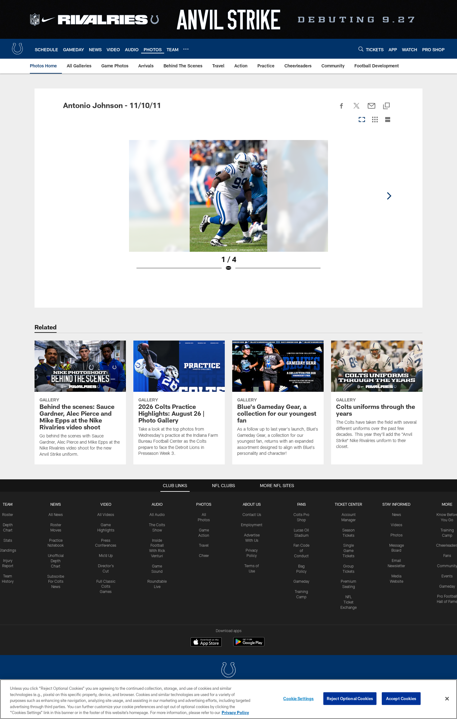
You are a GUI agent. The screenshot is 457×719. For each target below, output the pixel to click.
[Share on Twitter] (357, 109)
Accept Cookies (401, 698)
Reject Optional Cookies (350, 698)
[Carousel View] (362, 120)
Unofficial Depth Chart (56, 560)
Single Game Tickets (348, 550)
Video (105, 504)
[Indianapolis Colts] (228, 670)
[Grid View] (374, 120)
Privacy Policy (235, 712)
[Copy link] (386, 106)
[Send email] (371, 109)
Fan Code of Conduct (301, 550)
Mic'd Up (106, 555)
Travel (204, 545)
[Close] (447, 699)
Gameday (301, 581)
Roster (7, 514)
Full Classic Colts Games (105, 586)
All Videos (105, 514)
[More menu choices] (185, 49)
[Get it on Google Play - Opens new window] (248, 645)
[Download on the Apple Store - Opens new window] (206, 642)
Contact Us (251, 514)
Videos (396, 524)
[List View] (387, 120)
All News (55, 514)
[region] (228, 699)
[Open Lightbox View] (228, 209)
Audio (157, 504)
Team (7, 504)
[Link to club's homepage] (17, 48)
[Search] (360, 49)
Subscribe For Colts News (55, 581)
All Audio (157, 514)
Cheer (204, 555)
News (55, 504)
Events (447, 576)
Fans (447, 555)
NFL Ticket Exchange (348, 602)
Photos (203, 504)
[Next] (389, 196)
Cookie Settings (298, 698)
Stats (7, 540)
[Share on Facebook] (342, 109)
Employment (251, 524)
